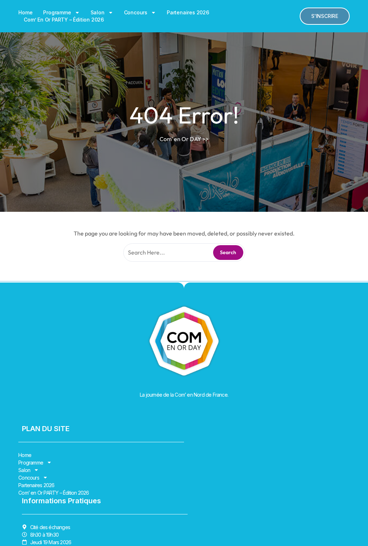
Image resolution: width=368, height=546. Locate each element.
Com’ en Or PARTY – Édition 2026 (64, 20)
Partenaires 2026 (188, 12)
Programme (57, 12)
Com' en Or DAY (180, 139)
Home (25, 12)
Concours (135, 12)
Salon (98, 12)
